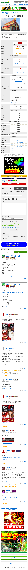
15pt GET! (5, 392)
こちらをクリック (18, 81)
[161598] (22, 483)
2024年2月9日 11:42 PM (10, 381)
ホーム (7, 4)
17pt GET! (14, 486)
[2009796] (22, 424)
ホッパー (8, 467)
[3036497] (22, 308)
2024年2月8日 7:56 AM (10, 398)
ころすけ (8, 490)
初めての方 (11, 4)
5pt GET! (5, 279)
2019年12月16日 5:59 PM (11, 492)
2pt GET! (5, 344)
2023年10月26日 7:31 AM (11, 432)
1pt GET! (5, 426)
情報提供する (13, 144)
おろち (7, 430)
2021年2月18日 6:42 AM (10, 452)
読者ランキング (14, 563)
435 (14, 467)
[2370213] (22, 342)
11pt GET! (5, 375)
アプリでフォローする (7, 276)
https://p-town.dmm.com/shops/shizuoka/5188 (12, 292)
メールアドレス (5, 216)
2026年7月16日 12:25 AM (11, 259)
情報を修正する (14, 102)
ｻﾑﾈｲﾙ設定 (26, 4)
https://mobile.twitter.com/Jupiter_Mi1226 (11, 457)
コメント (4, 201)
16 (14, 490)
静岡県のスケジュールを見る (14, 183)
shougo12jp (9, 348)
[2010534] (22, 369)
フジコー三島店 (5, 181)
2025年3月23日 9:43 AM (10, 316)
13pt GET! (5, 310)
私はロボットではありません (10, 221)
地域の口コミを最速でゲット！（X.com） (14, 244)
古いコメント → (22, 506)
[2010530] (22, 390)
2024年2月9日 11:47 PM (10, 350)
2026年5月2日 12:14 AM (10, 287)
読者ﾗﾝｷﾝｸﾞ (16, 4)
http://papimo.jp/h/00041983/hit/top (10, 497)
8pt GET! (5, 446)
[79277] (22, 501)
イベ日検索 (21, 4)
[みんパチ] (5, 2)
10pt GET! (5, 503)
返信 (25, 278)
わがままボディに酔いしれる (14, 256)
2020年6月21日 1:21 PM (10, 469)
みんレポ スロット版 (19, 63)
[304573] (22, 461)
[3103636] (22, 278)
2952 (16, 348)
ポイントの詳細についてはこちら (11, 227)
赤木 (7, 314)
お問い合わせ (14, 558)
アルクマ (8, 450)
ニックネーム (5, 193)
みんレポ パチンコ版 (19, 72)
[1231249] (22, 444)
